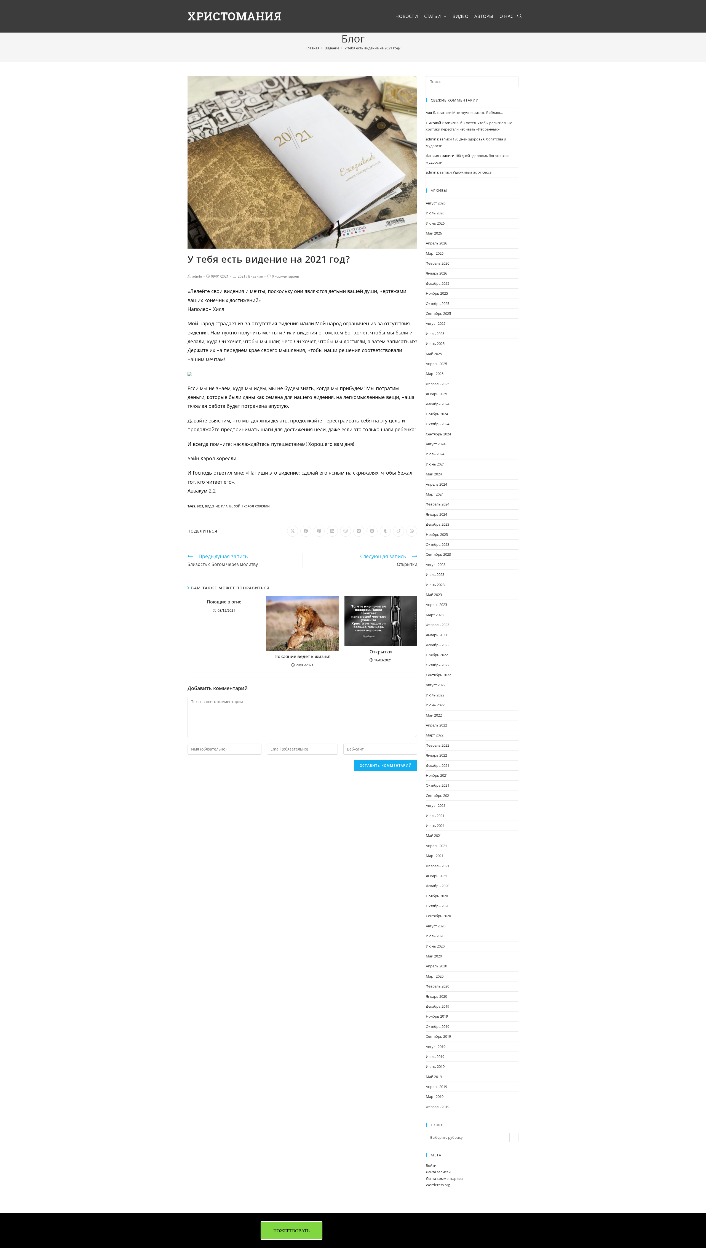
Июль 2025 (435, 333)
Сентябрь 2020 (438, 915)
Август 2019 (435, 1046)
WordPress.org (438, 1184)
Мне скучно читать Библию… (477, 112)
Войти (431, 1165)
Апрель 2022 (436, 725)
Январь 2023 (436, 634)
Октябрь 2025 (437, 303)
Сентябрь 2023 (438, 554)
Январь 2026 (436, 273)
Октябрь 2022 (437, 664)
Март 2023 (434, 614)
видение (212, 506)
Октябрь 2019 (437, 1026)
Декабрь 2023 (437, 524)
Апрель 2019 (436, 1086)
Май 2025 (434, 353)
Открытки (381, 652)
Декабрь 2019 (437, 1006)
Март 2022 (434, 735)
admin (197, 276)
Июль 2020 (435, 935)
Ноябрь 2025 (437, 293)
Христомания (235, 16)
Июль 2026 (435, 213)
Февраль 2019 (437, 1106)
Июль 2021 (435, 815)
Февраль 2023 (437, 624)
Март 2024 (434, 494)
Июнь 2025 (435, 343)
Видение (255, 276)
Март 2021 (434, 855)
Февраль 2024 (437, 504)
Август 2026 (435, 203)
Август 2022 (435, 684)
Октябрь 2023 (437, 544)
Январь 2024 (436, 514)
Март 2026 (434, 253)
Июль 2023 (435, 574)
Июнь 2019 (435, 1066)
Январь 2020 (436, 996)
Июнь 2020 (435, 946)
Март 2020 (434, 976)
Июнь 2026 (435, 223)
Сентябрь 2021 (438, 795)
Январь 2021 (436, 875)
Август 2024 (435, 443)
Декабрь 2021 (437, 765)
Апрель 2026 (436, 243)
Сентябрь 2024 (438, 434)
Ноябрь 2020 (437, 895)
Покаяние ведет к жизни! (302, 656)
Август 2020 (435, 926)
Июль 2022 (435, 695)
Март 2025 (434, 373)
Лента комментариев (444, 1178)
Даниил (432, 155)
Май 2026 (434, 233)
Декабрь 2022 (437, 644)
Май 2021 (434, 835)
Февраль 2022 (437, 745)
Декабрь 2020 (437, 885)
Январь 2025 (436, 393)
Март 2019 (434, 1096)
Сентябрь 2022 (438, 674)
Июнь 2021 (435, 825)
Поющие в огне (224, 602)
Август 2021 (435, 805)
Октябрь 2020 (437, 905)
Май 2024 (434, 474)
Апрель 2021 (436, 845)
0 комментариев (285, 276)
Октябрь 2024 (437, 423)
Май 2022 (434, 715)
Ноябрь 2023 (437, 534)
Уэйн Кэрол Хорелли (252, 506)
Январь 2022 (436, 755)
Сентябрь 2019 (438, 1036)
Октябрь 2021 (437, 785)
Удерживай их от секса (472, 172)
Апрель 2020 (436, 966)
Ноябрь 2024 (437, 413)
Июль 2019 (435, 1056)
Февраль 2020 (437, 986)
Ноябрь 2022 (437, 654)
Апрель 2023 (436, 604)
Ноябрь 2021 (437, 775)
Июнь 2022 (435, 705)
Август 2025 (435, 323)
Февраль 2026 (437, 263)
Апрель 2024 (436, 484)
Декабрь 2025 (437, 283)
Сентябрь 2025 (438, 313)
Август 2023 (435, 564)
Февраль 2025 (437, 383)
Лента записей (438, 1171)
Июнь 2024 (435, 464)
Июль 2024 (435, 453)
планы (226, 506)
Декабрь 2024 (437, 403)
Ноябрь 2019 (437, 1016)
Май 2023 (434, 594)
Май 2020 (434, 956)
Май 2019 (434, 1076)
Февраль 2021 (437, 865)
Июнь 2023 (435, 584)
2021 (241, 276)
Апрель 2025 (436, 363)
